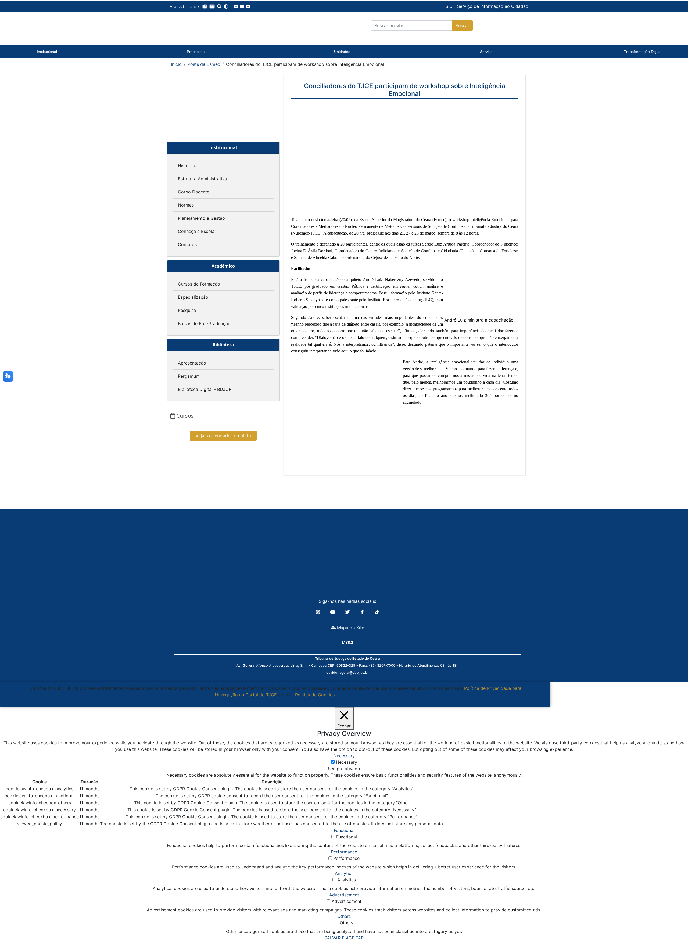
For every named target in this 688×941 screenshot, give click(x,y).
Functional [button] (344, 830)
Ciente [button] (273, 701)
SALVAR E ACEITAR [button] (344, 937)
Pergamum (189, 376)
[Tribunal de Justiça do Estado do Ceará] (203, 25)
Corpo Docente (193, 191)
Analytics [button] (344, 873)
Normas (186, 205)
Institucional (47, 51)
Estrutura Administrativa (202, 178)
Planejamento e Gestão (201, 218)
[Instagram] (318, 612)
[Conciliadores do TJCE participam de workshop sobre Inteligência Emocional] (404, 161)
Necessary (346, 762)
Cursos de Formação (199, 284)
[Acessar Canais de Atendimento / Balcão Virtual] (673, 921)
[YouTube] (333, 612)
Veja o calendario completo (223, 436)
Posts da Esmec (204, 64)
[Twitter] (348, 612)
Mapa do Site (350, 627)
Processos (196, 51)
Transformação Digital (642, 51)
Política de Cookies (315, 694)
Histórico (187, 165)
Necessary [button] (344, 755)
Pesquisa (187, 310)
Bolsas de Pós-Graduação (204, 323)
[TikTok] (377, 612)
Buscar (463, 25)
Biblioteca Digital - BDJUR (204, 389)
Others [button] (344, 916)
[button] (205, 6)
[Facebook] (363, 612)
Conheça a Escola (196, 231)
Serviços (487, 51)
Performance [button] (344, 852)
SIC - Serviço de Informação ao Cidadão (450, 6)
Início (176, 64)
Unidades (342, 51)
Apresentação (192, 363)
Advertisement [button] (344, 894)
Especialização (193, 297)
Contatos (187, 244)
